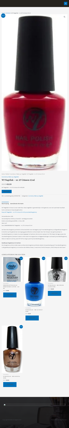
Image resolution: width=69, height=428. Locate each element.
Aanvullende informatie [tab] (16, 203)
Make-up (18, 174)
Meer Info (7, 191)
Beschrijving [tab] (5, 203)
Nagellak (24, 174)
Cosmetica (12, 174)
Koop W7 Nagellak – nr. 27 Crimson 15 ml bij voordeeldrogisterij (19, 212)
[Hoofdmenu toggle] (65, 3)
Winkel (8, 13)
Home (3, 13)
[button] (64, 16)
